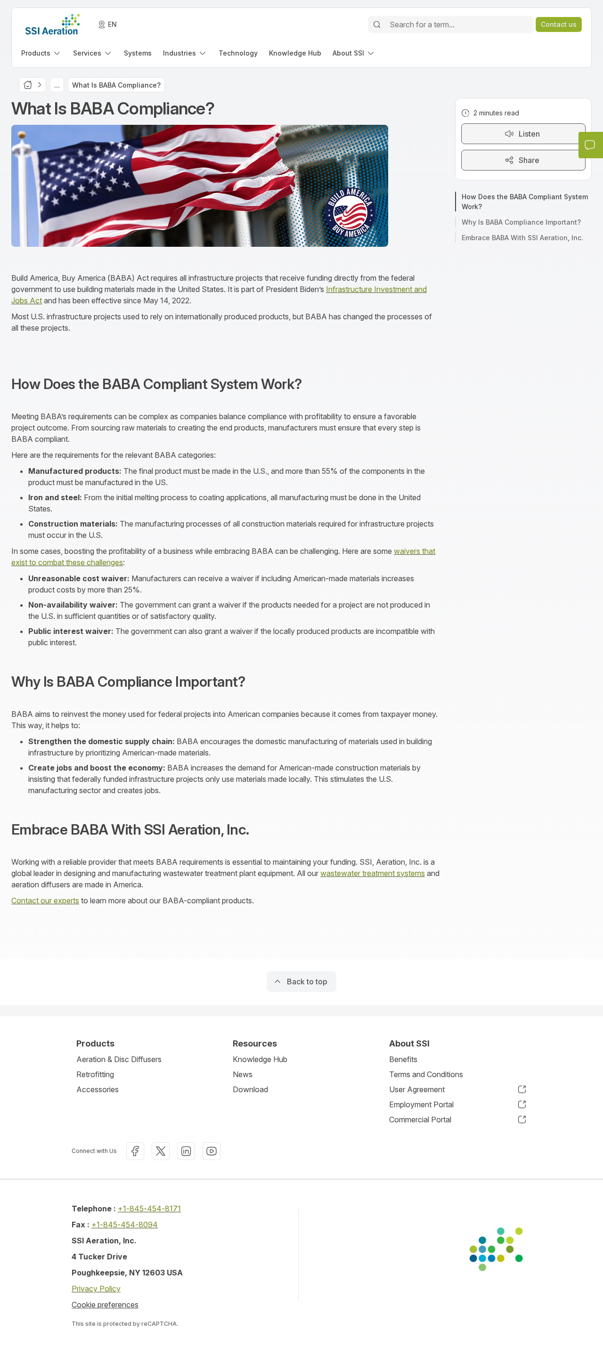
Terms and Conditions (426, 1074)
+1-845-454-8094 (124, 1224)
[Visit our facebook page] (135, 1151)
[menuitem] (41, 53)
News (243, 1074)
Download (250, 1089)
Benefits (403, 1059)
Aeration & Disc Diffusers (119, 1059)
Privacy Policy (96, 1288)
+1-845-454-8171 (149, 1208)
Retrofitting (95, 1074)
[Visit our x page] (161, 1151)
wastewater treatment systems (372, 873)
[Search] (376, 24)
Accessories (97, 1089)
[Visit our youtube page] (211, 1151)
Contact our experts (45, 900)
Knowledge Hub (260, 1059)
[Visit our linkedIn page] (186, 1151)
